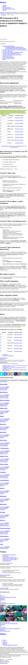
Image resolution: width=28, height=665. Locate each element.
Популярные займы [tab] (23, 380)
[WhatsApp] (22, 374)
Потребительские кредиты (9, 8)
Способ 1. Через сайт (7, 50)
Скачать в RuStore (4, 588)
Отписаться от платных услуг (10, 557)
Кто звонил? (5, 555)
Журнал (4, 10)
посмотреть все (14, 363)
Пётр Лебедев (2, 359)
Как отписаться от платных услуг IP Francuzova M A (15, 49)
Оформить (2, 599)
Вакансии (5, 643)
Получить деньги (19, 117)
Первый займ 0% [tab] (14, 380)
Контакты (5, 642)
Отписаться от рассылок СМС (10, 559)
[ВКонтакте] (5, 374)
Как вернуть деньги (7, 55)
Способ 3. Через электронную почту (11, 53)
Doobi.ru (3, 2)
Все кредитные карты (5, 631)
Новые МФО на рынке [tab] (5, 380)
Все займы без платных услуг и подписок (11, 146)
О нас (4, 641)
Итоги (4, 59)
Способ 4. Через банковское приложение (12, 54)
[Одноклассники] (8, 374)
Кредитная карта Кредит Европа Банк (9, 623)
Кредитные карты (7, 7)
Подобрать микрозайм (5, 575)
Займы (4, 6)
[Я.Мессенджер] (1, 374)
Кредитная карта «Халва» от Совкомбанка (10, 628)
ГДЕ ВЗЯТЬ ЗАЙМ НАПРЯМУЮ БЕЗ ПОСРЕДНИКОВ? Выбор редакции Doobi (15, 48)
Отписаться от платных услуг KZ (10, 558)
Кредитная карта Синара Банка (7, 603)
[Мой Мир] (26, 374)
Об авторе (5, 354)
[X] (15, 374)
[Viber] (19, 374)
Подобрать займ (3, 663)
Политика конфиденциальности (10, 645)
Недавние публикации (8, 355)
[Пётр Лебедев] (3, 358)
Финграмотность (7, 560)
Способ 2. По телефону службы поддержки (13, 52)
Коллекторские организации (9, 554)
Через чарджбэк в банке (8, 58)
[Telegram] (12, 374)
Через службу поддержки (8, 57)
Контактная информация (8, 46)
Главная (4, 5)
